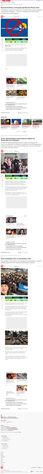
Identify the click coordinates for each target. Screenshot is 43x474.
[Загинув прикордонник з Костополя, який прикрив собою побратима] (16, 122)
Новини (7, 124)
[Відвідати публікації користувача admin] (2, 17)
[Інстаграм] (40, 467)
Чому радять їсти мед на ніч (10, 102)
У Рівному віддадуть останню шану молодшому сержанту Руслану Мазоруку (5, 127)
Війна (2, 124)
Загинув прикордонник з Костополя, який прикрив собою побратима (15, 127)
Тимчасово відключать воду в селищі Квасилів (13, 109)
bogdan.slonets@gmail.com (13, 428)
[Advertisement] (16, 60)
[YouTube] (39, 467)
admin (5, 16)
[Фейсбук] (37, 467)
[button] (1, 1)
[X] (38, 467)
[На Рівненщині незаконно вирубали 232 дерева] (27, 122)
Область (18, 124)
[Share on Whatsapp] (2, 46)
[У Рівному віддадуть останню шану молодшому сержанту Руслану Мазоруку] (6, 122)
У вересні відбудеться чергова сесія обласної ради (14, 106)
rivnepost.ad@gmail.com (10, 430)
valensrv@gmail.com (14, 427)
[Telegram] (41, 467)
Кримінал (23, 124)
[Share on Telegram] (2, 48)
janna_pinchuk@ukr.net (15, 429)
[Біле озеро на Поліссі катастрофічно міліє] (37, 122)
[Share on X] (2, 44)
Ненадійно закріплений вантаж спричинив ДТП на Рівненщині (16, 247)
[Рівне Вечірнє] (7, 1)
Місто (4, 124)
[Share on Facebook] (2, 42)
